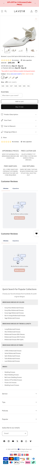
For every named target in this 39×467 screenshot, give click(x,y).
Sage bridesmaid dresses (12, 318)
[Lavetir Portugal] (27, 454)
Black (6, 77)
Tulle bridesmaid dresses (12, 358)
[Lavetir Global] (12, 454)
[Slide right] (36, 50)
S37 (11, 86)
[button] (5, 11)
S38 (15, 86)
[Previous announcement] (4, 3)
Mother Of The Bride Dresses (13, 380)
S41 (28, 86)
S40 (24, 86)
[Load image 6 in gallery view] (33, 50)
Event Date (5, 92)
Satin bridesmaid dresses (12, 356)
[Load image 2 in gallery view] (13, 50)
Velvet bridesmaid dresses (13, 353)
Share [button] (5, 137)
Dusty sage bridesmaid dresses (14, 313)
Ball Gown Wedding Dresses (13, 377)
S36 (7, 86)
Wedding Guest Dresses (12, 385)
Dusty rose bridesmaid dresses (14, 308)
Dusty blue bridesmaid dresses (14, 310)
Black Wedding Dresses (12, 375)
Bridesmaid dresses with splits (14, 339)
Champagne (13, 77)
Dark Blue (16, 77)
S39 (20, 86)
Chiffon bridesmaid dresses (13, 351)
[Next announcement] (35, 3)
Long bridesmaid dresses (12, 329)
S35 (3, 86)
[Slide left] (2, 50)
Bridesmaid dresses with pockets (15, 337)
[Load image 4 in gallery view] (26, 50)
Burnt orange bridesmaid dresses (15, 315)
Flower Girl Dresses (10, 382)
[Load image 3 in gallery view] (20, 50)
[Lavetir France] (23, 454)
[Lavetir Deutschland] (15, 454)
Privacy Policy (15, 451)
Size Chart (12, 82)
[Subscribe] (25, 433)
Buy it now (20, 107)
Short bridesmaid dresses (12, 332)
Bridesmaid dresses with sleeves (15, 334)
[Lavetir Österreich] (19, 454)
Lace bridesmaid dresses (12, 361)
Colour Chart (16, 74)
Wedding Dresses (10, 372)
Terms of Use (24, 451)
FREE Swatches (27, 74)
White (2, 77)
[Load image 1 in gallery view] (7, 50)
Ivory (9, 77)
